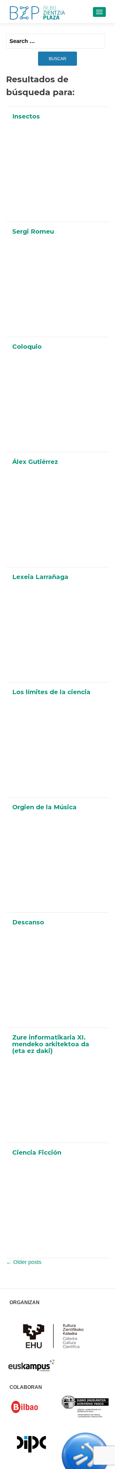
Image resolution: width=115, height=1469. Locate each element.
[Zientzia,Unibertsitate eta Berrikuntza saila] (85, 1406)
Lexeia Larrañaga (40, 577)
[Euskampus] (31, 1362)
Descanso (28, 922)
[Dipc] (31, 1444)
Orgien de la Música (44, 807)
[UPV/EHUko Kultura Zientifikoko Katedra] (55, 1335)
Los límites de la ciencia (51, 692)
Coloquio (27, 346)
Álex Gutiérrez (35, 461)
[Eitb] (85, 1455)
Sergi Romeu (33, 231)
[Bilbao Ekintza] (31, 1407)
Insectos (26, 116)
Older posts (23, 1262)
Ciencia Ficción (36, 1152)
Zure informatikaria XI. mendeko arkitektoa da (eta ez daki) (50, 1044)
